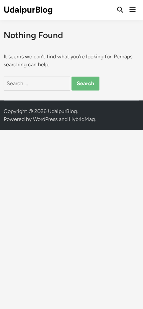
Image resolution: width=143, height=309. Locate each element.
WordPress (45, 119)
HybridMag (82, 119)
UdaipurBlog (28, 9)
